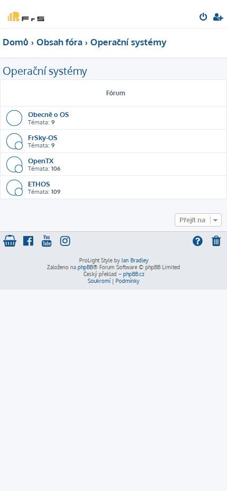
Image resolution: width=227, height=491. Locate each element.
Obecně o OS (48, 114)
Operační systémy (45, 70)
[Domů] (25, 13)
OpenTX (40, 160)
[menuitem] (204, 18)
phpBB (85, 267)
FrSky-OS (43, 137)
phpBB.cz (133, 274)
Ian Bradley (134, 260)
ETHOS (39, 183)
